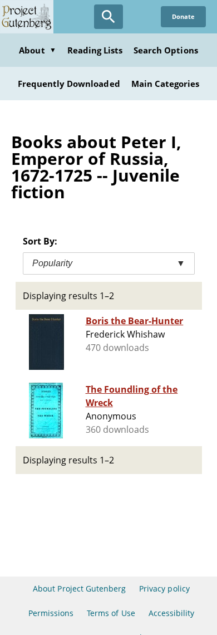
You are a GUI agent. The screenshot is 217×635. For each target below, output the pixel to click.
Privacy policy (164, 588)
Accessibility (172, 613)
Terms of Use (111, 613)
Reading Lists (95, 50)
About (37, 50)
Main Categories (165, 83)
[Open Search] (108, 16)
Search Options (166, 50)
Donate (183, 16)
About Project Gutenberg (79, 588)
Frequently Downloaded (69, 83)
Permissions (50, 613)
